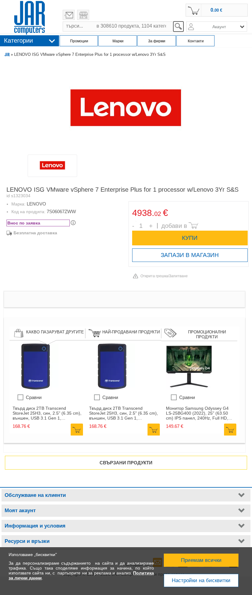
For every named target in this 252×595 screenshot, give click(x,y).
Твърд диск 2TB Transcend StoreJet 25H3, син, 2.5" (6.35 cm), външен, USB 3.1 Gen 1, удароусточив (47, 413)
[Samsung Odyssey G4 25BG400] (189, 388)
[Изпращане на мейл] (69, 15)
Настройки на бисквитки (201, 580)
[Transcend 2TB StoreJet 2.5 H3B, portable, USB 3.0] (36, 388)
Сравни (33, 397)
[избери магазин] (83, 15)
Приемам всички (201, 560)
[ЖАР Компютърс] (29, 18)
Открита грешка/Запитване (164, 276)
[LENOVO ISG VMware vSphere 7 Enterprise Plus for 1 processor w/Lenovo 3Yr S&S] (125, 108)
